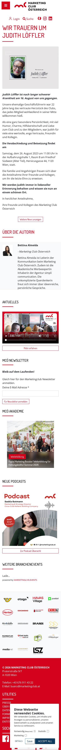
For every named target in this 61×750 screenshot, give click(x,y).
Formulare (9, 714)
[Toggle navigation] (6, 5)
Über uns (8, 706)
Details (19, 741)
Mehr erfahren (30, 348)
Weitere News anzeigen (30, 219)
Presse (6, 702)
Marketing (19, 735)
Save (30, 741)
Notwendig (23, 731)
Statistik (42, 731)
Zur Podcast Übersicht (30, 550)
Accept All (45, 741)
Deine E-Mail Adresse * (15, 387)
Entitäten (8, 721)
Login (16, 19)
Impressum (9, 718)
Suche (29, 19)
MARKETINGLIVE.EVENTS (25, 580)
